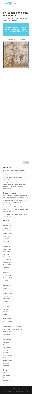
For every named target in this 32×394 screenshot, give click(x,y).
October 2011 (7, 298)
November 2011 (7, 296)
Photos (5, 357)
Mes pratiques (7, 339)
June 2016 (6, 238)
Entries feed (6, 375)
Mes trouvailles (7, 347)
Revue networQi (7, 360)
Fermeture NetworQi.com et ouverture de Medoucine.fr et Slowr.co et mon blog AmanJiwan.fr (14, 186)
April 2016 (6, 244)
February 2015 (7, 257)
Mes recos (6, 342)
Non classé (6, 352)
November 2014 (7, 262)
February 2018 (7, 223)
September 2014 (7, 267)
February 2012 (7, 288)
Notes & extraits (7, 355)
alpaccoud (7, 18)
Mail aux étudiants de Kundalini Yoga (13, 329)
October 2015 (7, 251)
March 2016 (6, 246)
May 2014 (6, 272)
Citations (22, 18)
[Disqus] (16, 89)
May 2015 (6, 254)
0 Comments (13, 20)
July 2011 (5, 304)
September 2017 (7, 228)
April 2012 (6, 283)
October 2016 (7, 236)
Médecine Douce (7, 331)
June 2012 (6, 280)
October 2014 (7, 264)
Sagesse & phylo (7, 363)
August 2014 (6, 270)
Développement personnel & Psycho (13, 326)
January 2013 (7, 275)
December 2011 (7, 293)
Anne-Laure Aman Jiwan (10, 195)
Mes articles (6, 334)
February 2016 (7, 249)
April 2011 (6, 311)
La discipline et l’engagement (11, 182)
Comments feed (7, 377)
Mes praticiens (7, 337)
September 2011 (7, 301)
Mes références (7, 344)
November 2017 (7, 225)
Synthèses (6, 365)
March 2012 (6, 285)
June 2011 (6, 306)
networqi (5, 350)
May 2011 (6, 309)
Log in (5, 372)
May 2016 (6, 241)
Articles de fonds (7, 321)
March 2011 (6, 314)
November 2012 (7, 278)
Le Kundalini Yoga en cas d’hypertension (14, 170)
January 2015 (7, 259)
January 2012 (7, 291)
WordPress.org (7, 380)
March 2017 (6, 231)
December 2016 (7, 233)
